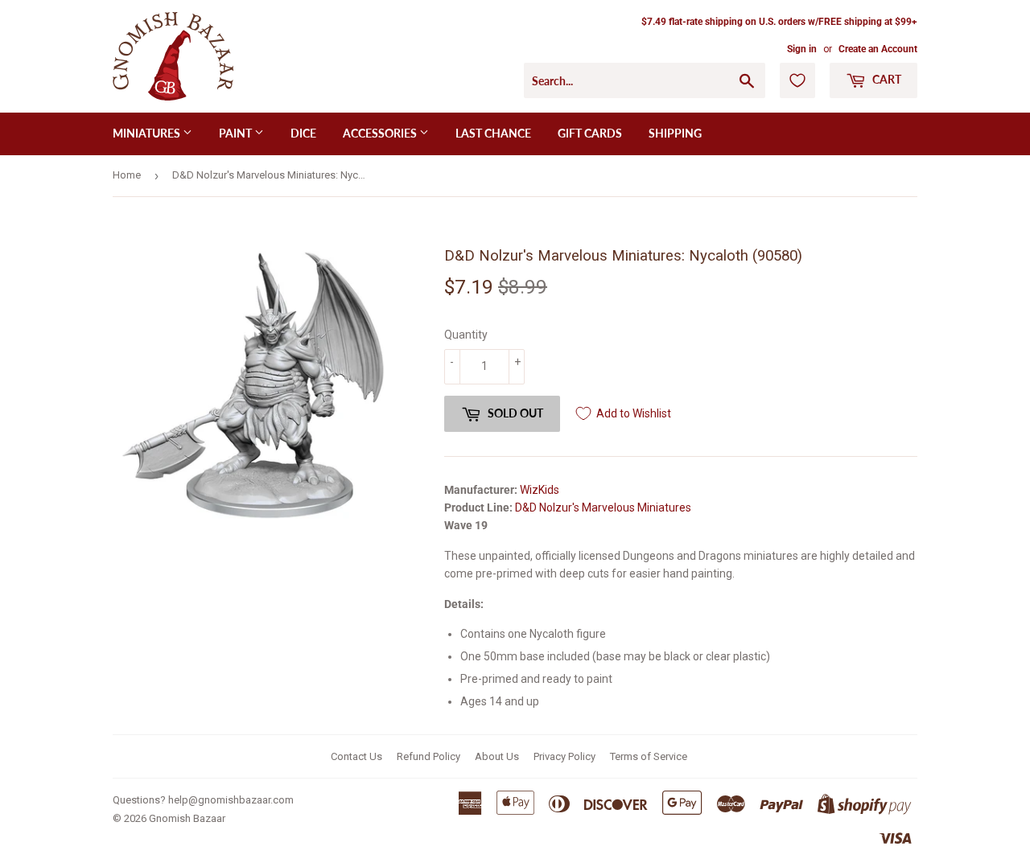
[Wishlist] (797, 80)
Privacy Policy (564, 756)
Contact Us (356, 756)
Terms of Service (648, 756)
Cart (885, 79)
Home (127, 175)
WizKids (539, 489)
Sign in (802, 49)
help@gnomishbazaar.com (231, 800)
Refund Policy (428, 756)
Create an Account (877, 49)
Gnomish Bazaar (187, 818)
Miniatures (148, 133)
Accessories (381, 133)
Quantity (466, 334)
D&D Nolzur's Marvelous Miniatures (603, 507)
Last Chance (493, 133)
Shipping (675, 133)
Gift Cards (590, 133)
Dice (303, 133)
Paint (236, 133)
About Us (497, 756)
